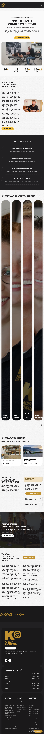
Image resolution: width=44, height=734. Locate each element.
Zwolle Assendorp (33, 711)
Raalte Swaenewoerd (34, 726)
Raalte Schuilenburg (32, 721)
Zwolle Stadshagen (34, 709)
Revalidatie (8, 719)
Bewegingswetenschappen (10, 726)
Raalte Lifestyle (33, 724)
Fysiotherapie (8, 701)
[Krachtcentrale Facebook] (6, 662)
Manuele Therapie (9, 705)
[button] (33, 479)
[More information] (22, 669)
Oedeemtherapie (9, 710)
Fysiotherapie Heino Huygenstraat (30, 460)
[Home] (13, 638)
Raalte (30, 707)
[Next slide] (41, 425)
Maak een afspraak (8, 128)
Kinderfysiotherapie (10, 724)
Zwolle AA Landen (33, 713)
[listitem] (5, 310)
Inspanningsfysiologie (10, 728)
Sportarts (7, 721)
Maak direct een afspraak (22, 37)
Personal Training (21, 709)
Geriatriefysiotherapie (10, 715)
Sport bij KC (20, 701)
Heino (30, 703)
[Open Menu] (42, 5)
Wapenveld (31, 705)
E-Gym (18, 711)
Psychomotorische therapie (9, 713)
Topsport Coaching (21, 707)
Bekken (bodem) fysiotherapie (9, 708)
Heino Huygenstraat (34, 718)
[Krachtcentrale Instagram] (9, 662)
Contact (10, 648)
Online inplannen (34, 493)
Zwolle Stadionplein (32, 716)
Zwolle (30, 701)
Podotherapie (8, 717)
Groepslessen (20, 705)
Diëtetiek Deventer (34, 728)
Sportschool (20, 703)
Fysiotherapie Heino (8, 460)
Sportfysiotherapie (10, 703)
